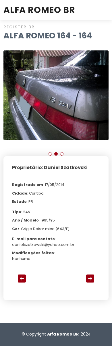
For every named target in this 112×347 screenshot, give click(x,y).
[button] (50, 154)
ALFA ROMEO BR (39, 10)
